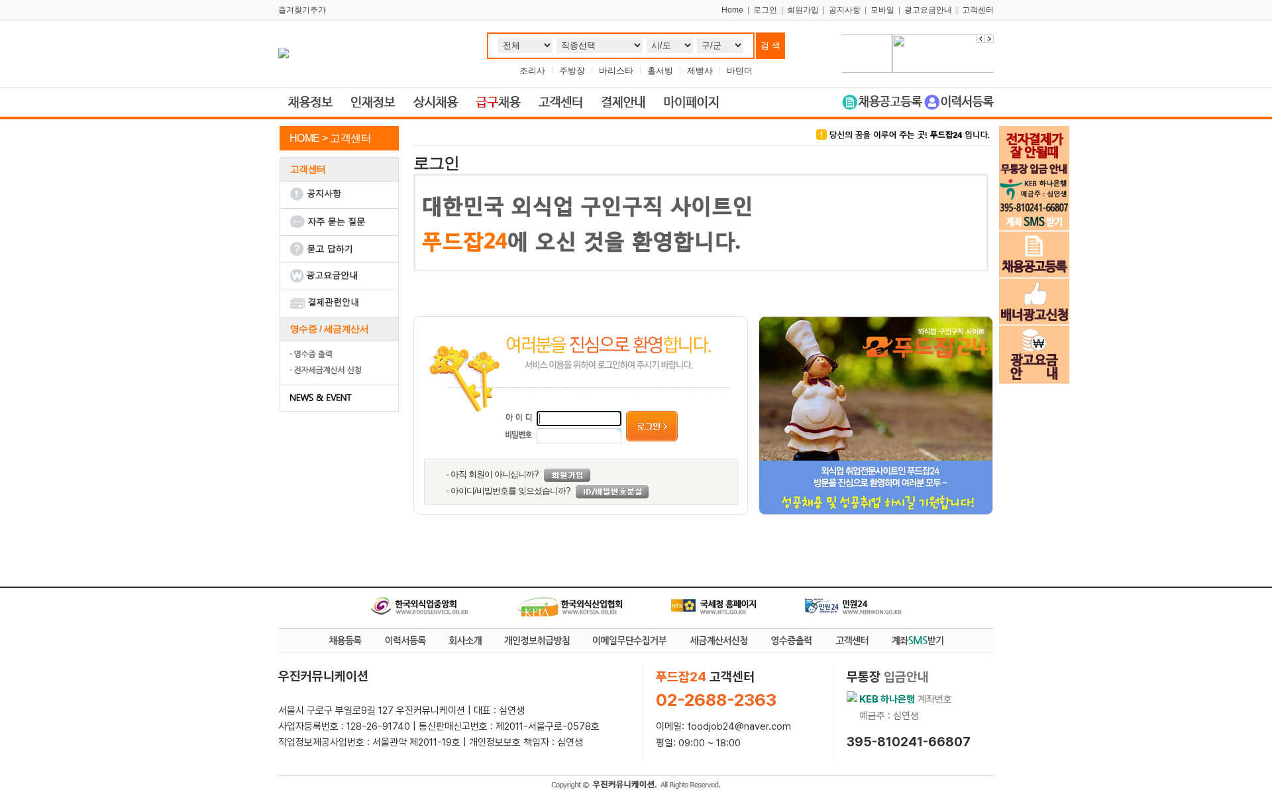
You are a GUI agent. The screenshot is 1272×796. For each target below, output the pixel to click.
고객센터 (978, 10)
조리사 (532, 71)
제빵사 (700, 71)
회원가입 (803, 10)
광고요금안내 (928, 10)
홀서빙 (660, 71)
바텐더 (740, 71)
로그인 (765, 10)
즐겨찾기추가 (302, 10)
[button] (989, 38)
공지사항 (845, 10)
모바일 (882, 10)
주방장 (572, 71)
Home (732, 10)
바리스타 (616, 71)
